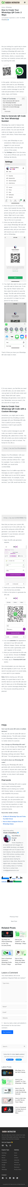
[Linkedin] (14, 840)
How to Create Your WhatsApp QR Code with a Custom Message (12, 106)
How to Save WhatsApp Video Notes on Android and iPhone (20, 961)
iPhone (3, 1157)
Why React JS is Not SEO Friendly (20, 1071)
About (15, 1155)
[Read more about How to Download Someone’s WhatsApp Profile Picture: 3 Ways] (7, 953)
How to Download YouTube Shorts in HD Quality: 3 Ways (20, 1110)
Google (3, 1164)
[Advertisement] (14, 34)
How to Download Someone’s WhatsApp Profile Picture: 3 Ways (7, 961)
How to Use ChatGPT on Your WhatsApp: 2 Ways (20, 941)
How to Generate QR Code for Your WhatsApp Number (11, 101)
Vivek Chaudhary (10, 833)
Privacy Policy (17, 1169)
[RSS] (17, 1178)
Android (4, 1155)
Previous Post (14, 916)
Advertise (16, 1162)
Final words (7, 111)
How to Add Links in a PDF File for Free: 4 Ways (20, 1100)
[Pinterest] (14, 1178)
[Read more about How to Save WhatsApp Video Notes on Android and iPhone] (20, 953)
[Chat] (10, 1146)
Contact (16, 1157)
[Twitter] (12, 840)
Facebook (4, 1160)
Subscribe (16, 1160)
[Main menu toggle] (24, 2)
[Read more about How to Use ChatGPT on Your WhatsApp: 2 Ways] (20, 934)
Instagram (4, 1162)
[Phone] (7, 1146)
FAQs (4, 109)
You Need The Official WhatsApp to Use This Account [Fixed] (7, 942)
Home (3, 7)
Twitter (3, 1167)
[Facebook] (3, 1178)
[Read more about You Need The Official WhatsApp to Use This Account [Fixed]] (7, 934)
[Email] (3, 1146)
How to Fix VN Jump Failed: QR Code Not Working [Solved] (20, 1091)
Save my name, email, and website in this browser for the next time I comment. (14, 1025)
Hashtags (4, 1153)
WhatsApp (9, 7)
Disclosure (16, 1167)
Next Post (14, 921)
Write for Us (17, 1164)
